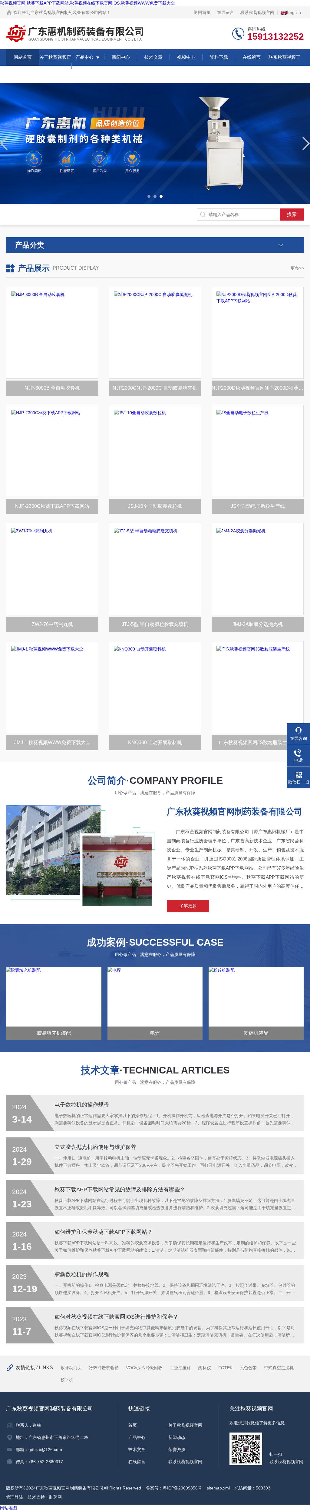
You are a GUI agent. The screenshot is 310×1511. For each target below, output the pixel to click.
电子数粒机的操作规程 (81, 1105)
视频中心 (186, 57)
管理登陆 (14, 1497)
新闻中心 (121, 57)
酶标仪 (204, 1367)
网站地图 (8, 1507)
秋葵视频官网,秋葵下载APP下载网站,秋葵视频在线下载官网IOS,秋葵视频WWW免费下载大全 (87, 3)
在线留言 (225, 12)
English (294, 12)
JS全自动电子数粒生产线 (258, 506)
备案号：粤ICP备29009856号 (174, 1488)
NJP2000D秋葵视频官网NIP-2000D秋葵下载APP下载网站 (258, 388)
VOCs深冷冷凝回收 (144, 1367)
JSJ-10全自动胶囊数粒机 (155, 506)
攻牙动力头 (71, 1367)
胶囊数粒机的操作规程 (81, 1274)
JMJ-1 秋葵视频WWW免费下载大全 (52, 742)
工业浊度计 (180, 1367)
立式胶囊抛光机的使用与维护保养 (95, 1147)
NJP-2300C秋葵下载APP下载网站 (52, 506)
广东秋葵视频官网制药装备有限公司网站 (68, 12)
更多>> (297, 268)
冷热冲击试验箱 (104, 1367)
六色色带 (248, 1367)
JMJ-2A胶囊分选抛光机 (257, 624)
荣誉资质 (176, 1449)
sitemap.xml (218, 1488)
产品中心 (84, 57)
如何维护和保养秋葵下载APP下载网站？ (103, 1232)
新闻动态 (176, 1437)
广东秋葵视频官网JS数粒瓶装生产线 (258, 742)
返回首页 (202, 12)
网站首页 (23, 57)
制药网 (55, 1497)
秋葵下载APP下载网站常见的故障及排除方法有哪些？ (119, 1190)
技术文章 (153, 57)
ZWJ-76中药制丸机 (52, 624)
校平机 (67, 1379)
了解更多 (188, 905)
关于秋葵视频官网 (55, 66)
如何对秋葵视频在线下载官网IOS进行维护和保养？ (116, 1317)
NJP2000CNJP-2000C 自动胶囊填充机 (155, 388)
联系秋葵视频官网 (257, 12)
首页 (132, 1425)
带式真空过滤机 (279, 1367)
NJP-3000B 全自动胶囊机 (52, 388)
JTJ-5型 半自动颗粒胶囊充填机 (155, 624)
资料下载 (219, 57)
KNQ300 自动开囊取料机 (155, 742)
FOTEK (225, 1367)
